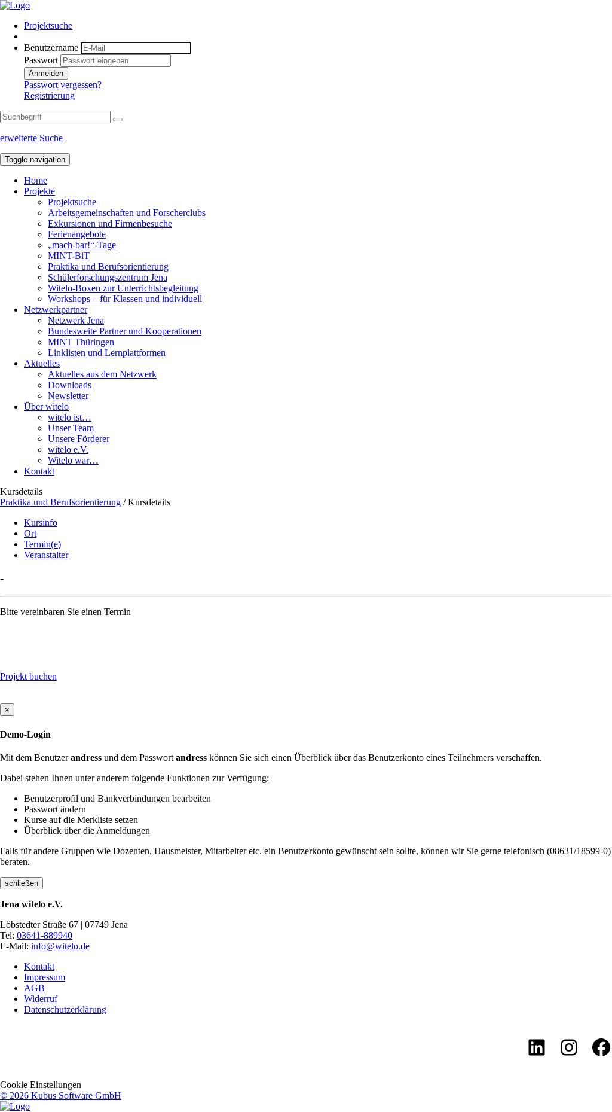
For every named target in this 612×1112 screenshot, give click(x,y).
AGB (34, 988)
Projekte (39, 191)
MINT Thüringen (81, 342)
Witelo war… (73, 460)
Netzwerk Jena (76, 320)
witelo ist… (69, 417)
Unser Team (71, 428)
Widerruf (40, 999)
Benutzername (51, 47)
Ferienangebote (77, 234)
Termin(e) (42, 544)
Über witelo (46, 406)
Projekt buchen (28, 676)
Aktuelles (42, 363)
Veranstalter (46, 555)
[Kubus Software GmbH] (15, 1106)
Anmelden (46, 73)
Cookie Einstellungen (40, 1085)
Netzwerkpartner (55, 309)
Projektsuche (48, 25)
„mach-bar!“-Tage (82, 245)
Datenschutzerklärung (65, 1009)
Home (35, 180)
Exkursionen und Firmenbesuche (110, 223)
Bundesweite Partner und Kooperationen (124, 331)
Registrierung (49, 95)
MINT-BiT (69, 256)
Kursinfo (40, 522)
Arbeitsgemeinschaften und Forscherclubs (127, 213)
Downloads (69, 385)
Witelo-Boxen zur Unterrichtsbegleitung (123, 288)
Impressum (44, 977)
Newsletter (68, 396)
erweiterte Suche (31, 138)
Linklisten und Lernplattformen (107, 353)
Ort (30, 533)
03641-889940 (44, 935)
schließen (21, 883)
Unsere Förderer (78, 439)
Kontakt (39, 471)
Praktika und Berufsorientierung (108, 266)
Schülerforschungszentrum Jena (107, 277)
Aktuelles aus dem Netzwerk (102, 374)
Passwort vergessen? (63, 85)
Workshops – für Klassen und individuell (125, 299)
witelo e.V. (68, 449)
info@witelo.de (60, 946)
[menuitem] (318, 25)
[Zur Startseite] (15, 5)
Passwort (41, 60)
